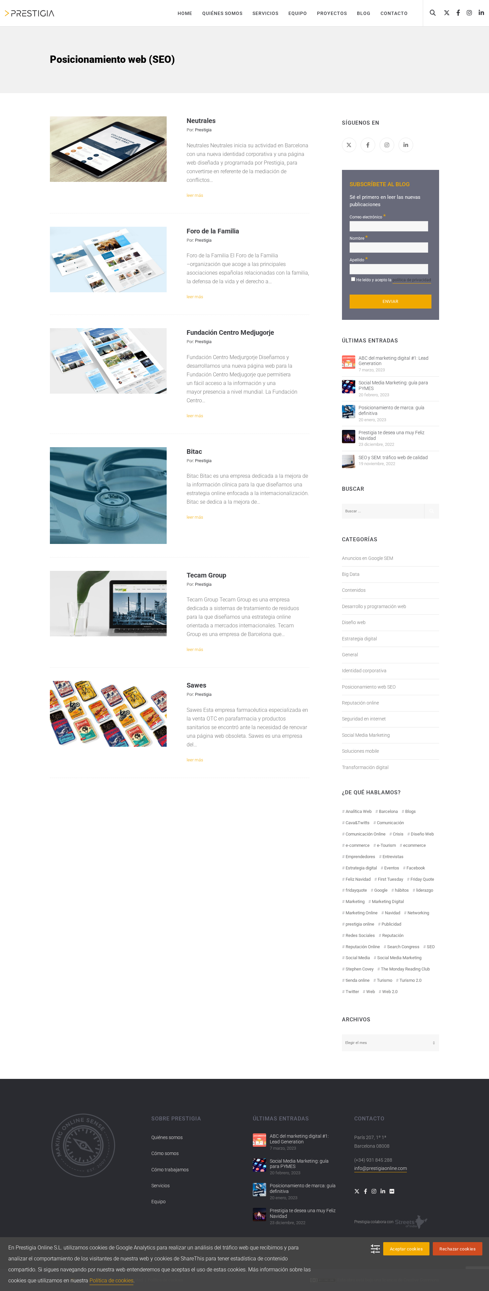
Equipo (158, 1201)
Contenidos (354, 590)
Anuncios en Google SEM (367, 558)
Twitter (352, 991)
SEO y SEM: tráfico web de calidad (393, 457)
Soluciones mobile (360, 751)
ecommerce (414, 845)
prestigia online (360, 924)
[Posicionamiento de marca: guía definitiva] (348, 411)
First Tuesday (390, 879)
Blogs (410, 811)
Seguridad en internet (364, 718)
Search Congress (403, 946)
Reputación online (360, 703)
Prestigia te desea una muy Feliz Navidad (391, 435)
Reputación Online (363, 946)
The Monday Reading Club (405, 969)
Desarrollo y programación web (374, 606)
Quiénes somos (167, 1137)
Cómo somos (165, 1153)
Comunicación (390, 822)
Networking (418, 912)
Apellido (359, 259)
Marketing (355, 901)
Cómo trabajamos (170, 1169)
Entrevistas (393, 856)
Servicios (160, 1185)
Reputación (393, 935)
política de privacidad (412, 280)
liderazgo (424, 890)
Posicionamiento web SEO (369, 687)
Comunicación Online (366, 834)
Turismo (384, 980)
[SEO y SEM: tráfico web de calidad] (348, 461)
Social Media (358, 957)
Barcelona (388, 811)
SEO (431, 946)
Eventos (391, 867)
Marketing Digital (388, 901)
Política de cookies (111, 1280)
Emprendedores (360, 856)
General (350, 654)
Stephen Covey (360, 969)
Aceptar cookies (406, 1248)
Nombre (359, 237)
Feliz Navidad (358, 879)
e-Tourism (386, 845)
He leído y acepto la (393, 280)
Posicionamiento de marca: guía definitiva (391, 410)
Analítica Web (359, 811)
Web (370, 991)
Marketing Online (362, 912)
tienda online (358, 980)
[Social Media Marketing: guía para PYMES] (348, 386)
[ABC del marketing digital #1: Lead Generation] (348, 362)
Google (381, 890)
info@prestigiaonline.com (380, 1168)
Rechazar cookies (457, 1248)
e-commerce (358, 845)
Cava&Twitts (358, 822)
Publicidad (391, 924)
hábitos (402, 890)
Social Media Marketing (366, 735)
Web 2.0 (390, 991)
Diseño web (354, 622)
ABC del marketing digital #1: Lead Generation (393, 360)
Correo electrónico (368, 216)
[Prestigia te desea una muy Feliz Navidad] (348, 436)
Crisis (398, 834)
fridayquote (356, 890)
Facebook (416, 867)
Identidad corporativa (364, 670)
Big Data (351, 574)
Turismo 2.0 (410, 980)
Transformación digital (365, 767)
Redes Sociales (360, 935)
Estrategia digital (359, 638)
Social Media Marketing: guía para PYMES (393, 385)
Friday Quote (422, 879)
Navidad (392, 912)
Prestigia (203, 129)
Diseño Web (422, 834)
